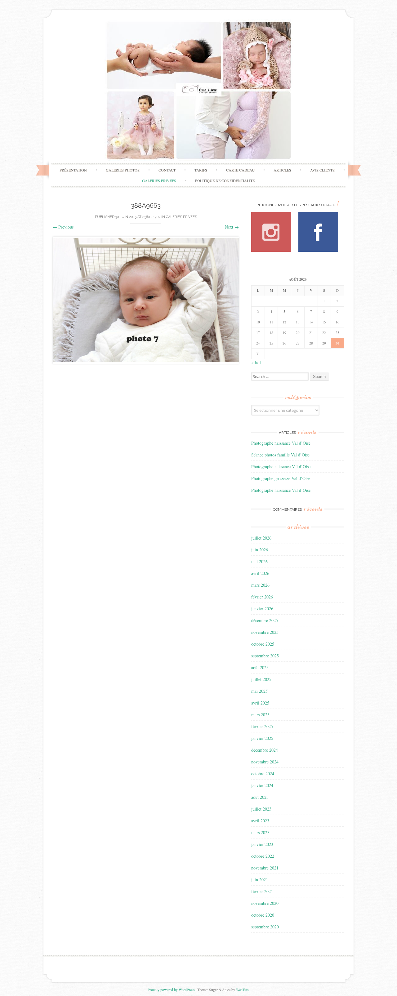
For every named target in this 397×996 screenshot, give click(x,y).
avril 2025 (260, 703)
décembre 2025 (264, 620)
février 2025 (262, 726)
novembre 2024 (265, 762)
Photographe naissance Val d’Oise (280, 443)
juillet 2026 (261, 538)
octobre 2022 (262, 856)
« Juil (256, 362)
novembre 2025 (265, 632)
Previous (63, 227)
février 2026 (262, 597)
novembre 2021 (265, 868)
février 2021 (262, 891)
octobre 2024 (262, 773)
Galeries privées (159, 180)
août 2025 (260, 667)
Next (232, 227)
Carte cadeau (240, 169)
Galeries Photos (123, 169)
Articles (282, 169)
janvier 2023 (262, 844)
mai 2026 (259, 561)
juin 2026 (259, 550)
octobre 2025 (262, 644)
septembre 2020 (265, 927)
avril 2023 (260, 821)
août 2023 (260, 797)
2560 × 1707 (151, 217)
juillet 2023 (261, 809)
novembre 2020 (265, 903)
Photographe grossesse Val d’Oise (280, 478)
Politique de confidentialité (225, 180)
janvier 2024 (262, 785)
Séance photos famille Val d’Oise (280, 455)
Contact (167, 169)
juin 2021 (259, 880)
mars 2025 (260, 715)
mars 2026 (260, 585)
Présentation (73, 169)
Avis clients (322, 169)
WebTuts (242, 989)
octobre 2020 (262, 915)
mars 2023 (260, 832)
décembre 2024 (264, 750)
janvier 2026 (262, 608)
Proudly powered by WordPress (171, 989)
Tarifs (200, 169)
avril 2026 (260, 573)
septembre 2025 (265, 656)
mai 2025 (259, 691)
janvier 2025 (262, 738)
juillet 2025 (261, 679)
